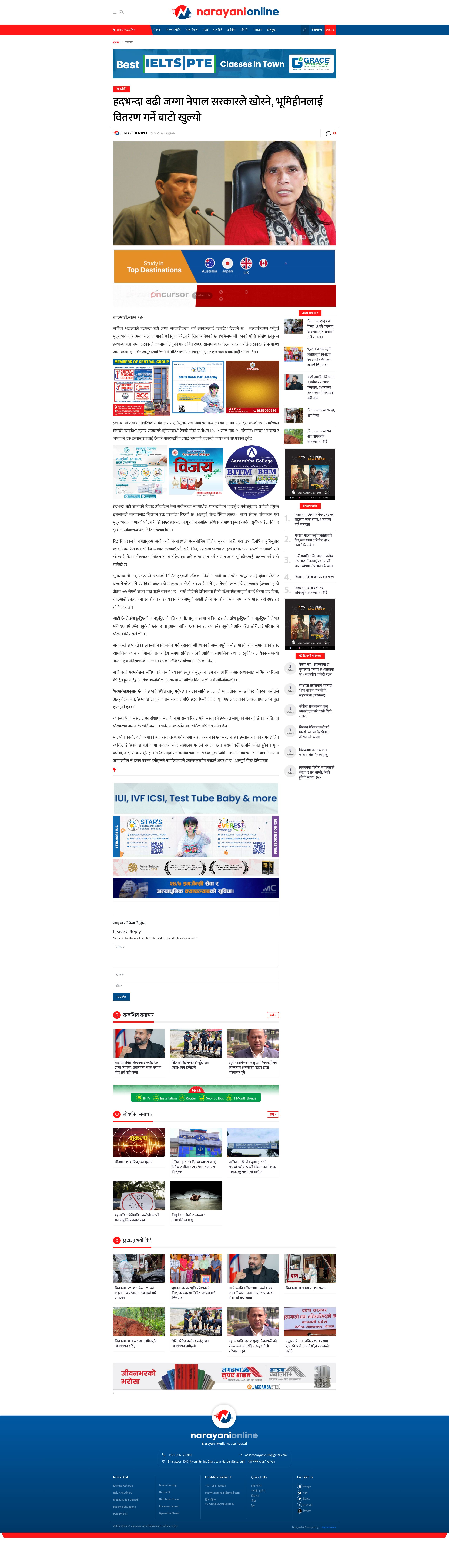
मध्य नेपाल (191, 29)
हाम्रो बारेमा (256, 1485)
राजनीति (217, 29)
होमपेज (157, 29)
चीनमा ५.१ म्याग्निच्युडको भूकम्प (133, 1162)
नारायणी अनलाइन (134, 133)
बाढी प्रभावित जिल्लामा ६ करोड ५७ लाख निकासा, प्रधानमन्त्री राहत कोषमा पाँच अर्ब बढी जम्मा (138, 1068)
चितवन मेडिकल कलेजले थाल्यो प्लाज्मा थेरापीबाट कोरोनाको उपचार (314, 732)
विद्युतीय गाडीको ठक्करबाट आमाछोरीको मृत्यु (188, 1217)
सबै (272, 1015)
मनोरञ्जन (257, 29)
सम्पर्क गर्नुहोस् (258, 1491)
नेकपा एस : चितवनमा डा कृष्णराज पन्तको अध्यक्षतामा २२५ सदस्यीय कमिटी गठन (316, 670)
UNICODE (330, 30)
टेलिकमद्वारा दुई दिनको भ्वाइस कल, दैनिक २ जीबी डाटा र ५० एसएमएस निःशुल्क (194, 1167)
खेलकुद (271, 29)
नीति (253, 1501)
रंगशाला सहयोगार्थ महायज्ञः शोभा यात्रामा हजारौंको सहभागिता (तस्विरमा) (315, 690)
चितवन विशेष (173, 29)
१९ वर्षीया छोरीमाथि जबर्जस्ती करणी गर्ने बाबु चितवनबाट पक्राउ (137, 1217)
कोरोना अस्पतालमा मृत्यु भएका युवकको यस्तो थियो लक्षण (315, 711)
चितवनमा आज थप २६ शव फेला (321, 413)
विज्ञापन (255, 1496)
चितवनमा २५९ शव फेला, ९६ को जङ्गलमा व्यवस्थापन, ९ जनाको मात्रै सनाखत (320, 329)
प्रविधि (244, 29)
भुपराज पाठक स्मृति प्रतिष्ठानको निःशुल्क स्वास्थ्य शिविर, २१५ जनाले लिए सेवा (319, 357)
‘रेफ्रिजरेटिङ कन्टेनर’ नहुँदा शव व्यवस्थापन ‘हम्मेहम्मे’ (190, 1065)
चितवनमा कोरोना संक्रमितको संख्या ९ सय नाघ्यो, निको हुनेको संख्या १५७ (316, 772)
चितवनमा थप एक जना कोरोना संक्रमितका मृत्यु (313, 752)
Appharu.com (329, 1527)
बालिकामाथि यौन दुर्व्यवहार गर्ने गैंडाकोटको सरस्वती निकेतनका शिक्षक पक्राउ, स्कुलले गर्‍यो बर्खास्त (252, 1167)
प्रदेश (205, 29)
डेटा (253, 1506)
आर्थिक (231, 29)
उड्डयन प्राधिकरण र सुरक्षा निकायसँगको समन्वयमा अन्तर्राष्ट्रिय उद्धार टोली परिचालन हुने (253, 1068)
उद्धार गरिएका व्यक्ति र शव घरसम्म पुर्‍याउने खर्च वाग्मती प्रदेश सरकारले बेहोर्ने (307, 1346)
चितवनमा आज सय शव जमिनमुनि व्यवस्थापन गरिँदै (319, 436)
